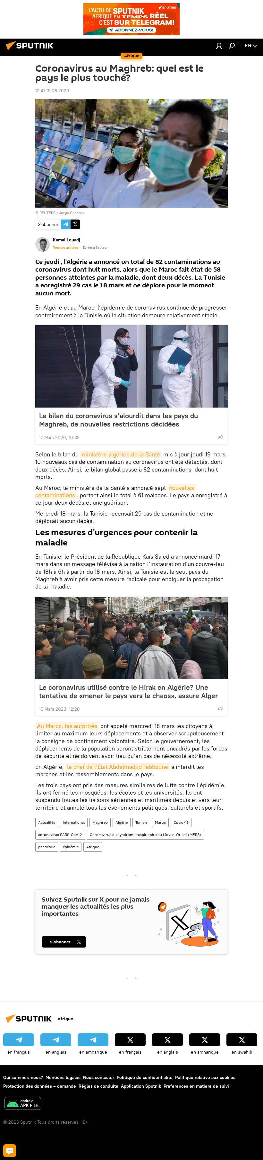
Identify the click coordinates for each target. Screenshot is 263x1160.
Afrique (92, 846)
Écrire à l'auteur (95, 247)
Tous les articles (65, 247)
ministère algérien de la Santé (121, 454)
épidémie (71, 846)
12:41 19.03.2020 (52, 91)
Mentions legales (63, 1077)
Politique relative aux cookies (205, 1077)
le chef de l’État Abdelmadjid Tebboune (117, 766)
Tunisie (141, 822)
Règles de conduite (98, 1086)
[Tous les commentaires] (9, 1150)
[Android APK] (23, 1104)
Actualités (46, 822)
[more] (220, 436)
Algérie (121, 822)
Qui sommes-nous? (23, 1077)
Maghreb (100, 822)
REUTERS (47, 212)
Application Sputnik (141, 1086)
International (74, 822)
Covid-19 (181, 822)
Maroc (160, 822)
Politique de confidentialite (145, 1077)
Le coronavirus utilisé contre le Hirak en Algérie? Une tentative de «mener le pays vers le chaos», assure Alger (128, 691)
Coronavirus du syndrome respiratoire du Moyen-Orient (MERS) (145, 834)
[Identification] (219, 45)
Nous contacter (98, 1077)
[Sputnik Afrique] (31, 51)
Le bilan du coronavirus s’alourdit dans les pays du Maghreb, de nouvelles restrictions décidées (118, 419)
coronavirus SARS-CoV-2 (60, 834)
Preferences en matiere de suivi (196, 1086)
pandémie (46, 846)
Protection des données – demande (39, 1086)
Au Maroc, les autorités (67, 726)
